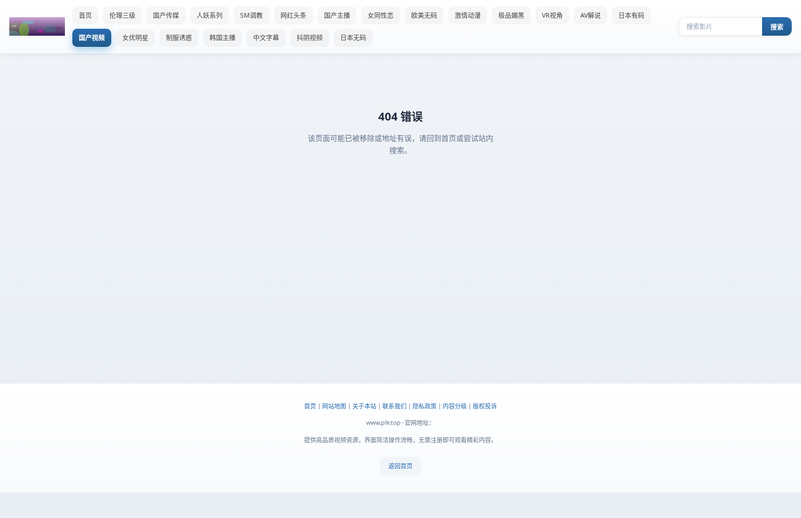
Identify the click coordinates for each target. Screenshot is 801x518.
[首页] (37, 26)
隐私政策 (425, 406)
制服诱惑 (179, 37)
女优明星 (135, 37)
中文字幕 (266, 37)
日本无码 (353, 37)
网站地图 (334, 406)
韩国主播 (222, 37)
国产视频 (92, 37)
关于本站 (364, 406)
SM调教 (251, 15)
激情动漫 (468, 15)
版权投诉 (485, 406)
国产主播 (337, 15)
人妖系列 (209, 15)
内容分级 (455, 406)
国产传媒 (166, 15)
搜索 (776, 27)
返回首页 (400, 465)
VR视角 (552, 15)
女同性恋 (381, 15)
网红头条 (293, 15)
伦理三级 (122, 15)
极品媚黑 (511, 15)
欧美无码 (424, 15)
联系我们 (394, 406)
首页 (85, 15)
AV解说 (590, 15)
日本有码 (631, 15)
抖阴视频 (310, 37)
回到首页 (441, 138)
